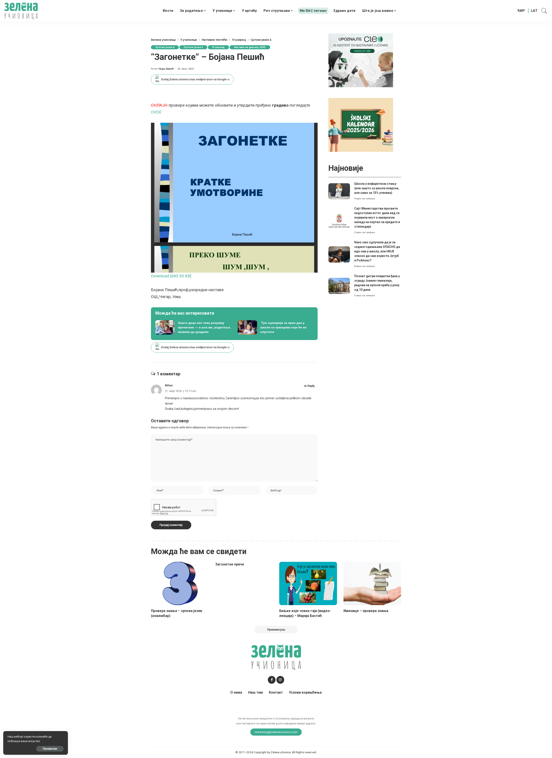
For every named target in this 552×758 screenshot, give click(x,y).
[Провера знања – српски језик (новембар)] (180, 583)
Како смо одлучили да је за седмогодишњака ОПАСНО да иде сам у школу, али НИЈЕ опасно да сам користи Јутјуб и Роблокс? (377, 251)
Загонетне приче (229, 564)
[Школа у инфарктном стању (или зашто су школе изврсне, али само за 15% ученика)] (339, 191)
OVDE (156, 112)
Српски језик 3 (193, 47)
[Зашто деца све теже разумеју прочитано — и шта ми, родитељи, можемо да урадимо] (193, 327)
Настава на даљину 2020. (250, 47)
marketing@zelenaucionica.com (276, 732)
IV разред (218, 47)
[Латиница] (534, 10)
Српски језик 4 (164, 47)
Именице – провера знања (365, 611)
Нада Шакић (166, 69)
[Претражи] (544, 10)
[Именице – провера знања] (372, 583)
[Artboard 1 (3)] (360, 60)
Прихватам (50, 748)
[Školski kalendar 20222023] (360, 125)
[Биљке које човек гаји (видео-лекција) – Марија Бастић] (308, 583)
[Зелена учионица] (21, 10)
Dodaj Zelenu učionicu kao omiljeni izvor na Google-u (195, 79)
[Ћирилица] (521, 10)
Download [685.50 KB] (171, 275)
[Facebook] (272, 680)
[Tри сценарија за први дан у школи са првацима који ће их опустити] (276, 327)
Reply (311, 385)
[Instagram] (280, 680)
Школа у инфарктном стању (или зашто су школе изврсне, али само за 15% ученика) (376, 188)
